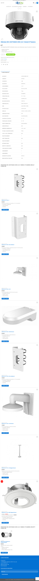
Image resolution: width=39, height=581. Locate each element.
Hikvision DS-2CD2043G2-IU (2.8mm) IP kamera (5, 542)
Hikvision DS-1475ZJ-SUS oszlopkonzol (8, 376)
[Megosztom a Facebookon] (2, 64)
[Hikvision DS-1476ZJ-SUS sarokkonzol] (19, 228)
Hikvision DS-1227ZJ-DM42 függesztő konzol (9, 512)
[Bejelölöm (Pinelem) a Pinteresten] (7, 64)
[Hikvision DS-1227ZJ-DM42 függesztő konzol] (19, 495)
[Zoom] (2, 39)
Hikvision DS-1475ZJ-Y (5, 200)
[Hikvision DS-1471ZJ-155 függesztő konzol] (19, 451)
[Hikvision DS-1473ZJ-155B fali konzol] (19, 315)
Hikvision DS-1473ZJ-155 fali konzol (8, 423)
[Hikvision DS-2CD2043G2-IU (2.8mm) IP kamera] (7, 535)
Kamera (25, 6)
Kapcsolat (5, 565)
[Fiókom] (35, 3)
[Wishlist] (33, 3)
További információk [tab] (5, 72)
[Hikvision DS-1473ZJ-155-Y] (19, 272)
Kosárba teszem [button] (5, 209)
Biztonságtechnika (17, 6)
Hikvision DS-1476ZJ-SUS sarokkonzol (8, 244)
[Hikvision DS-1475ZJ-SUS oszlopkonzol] (19, 359)
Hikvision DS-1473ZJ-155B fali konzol (8, 331)
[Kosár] (37, 3)
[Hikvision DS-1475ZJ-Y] (19, 183)
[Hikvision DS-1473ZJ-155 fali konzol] (19, 405)
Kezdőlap (8, 6)
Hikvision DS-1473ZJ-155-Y (6, 289)
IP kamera (30, 6)
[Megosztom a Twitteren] (3, 64)
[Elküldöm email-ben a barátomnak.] (5, 64)
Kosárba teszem (10, 54)
